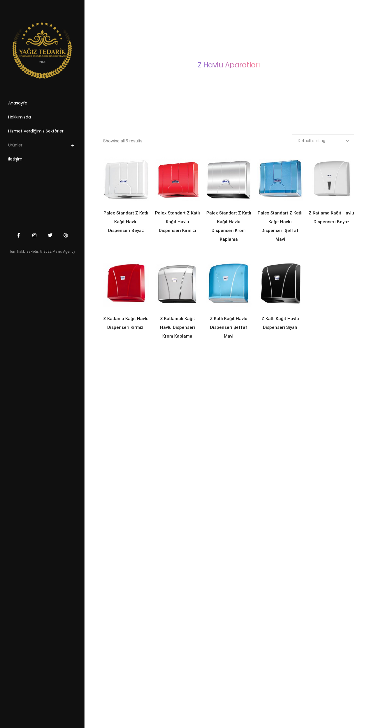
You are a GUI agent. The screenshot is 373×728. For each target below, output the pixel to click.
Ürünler (15, 145)
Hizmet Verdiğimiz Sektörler (36, 131)
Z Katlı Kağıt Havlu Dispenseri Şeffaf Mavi (228, 327)
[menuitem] (49, 146)
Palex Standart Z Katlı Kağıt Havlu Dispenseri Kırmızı (177, 221)
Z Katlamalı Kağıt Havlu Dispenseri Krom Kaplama (177, 327)
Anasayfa (17, 103)
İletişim (15, 159)
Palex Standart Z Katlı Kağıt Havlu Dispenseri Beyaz (125, 221)
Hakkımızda (19, 117)
